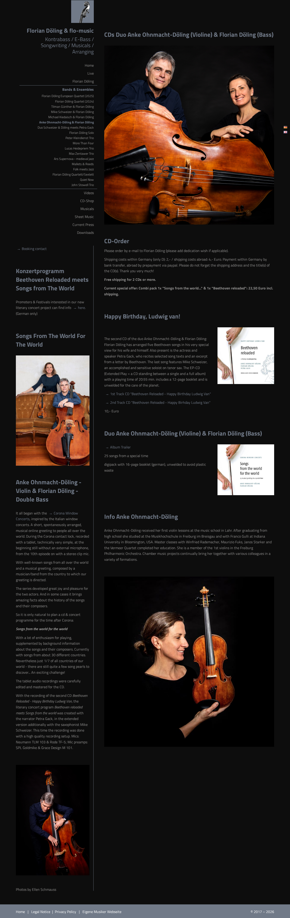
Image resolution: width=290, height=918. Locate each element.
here (81, 307)
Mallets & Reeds (83, 164)
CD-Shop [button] (87, 200)
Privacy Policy (66, 911)
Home (20, 911)
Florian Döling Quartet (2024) (74, 101)
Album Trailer (120, 447)
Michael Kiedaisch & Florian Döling (71, 117)
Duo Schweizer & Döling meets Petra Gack (66, 127)
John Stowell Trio (83, 184)
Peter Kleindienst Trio (79, 137)
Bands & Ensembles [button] (78, 89)
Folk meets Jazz (83, 169)
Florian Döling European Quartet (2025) (68, 95)
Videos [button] (89, 193)
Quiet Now (87, 179)
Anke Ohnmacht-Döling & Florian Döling (66, 122)
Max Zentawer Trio (81, 153)
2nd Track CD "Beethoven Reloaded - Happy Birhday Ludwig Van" (160, 402)
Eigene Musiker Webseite (101, 911)
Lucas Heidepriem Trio (79, 148)
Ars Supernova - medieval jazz (74, 158)
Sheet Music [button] (84, 216)
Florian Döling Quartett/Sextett (73, 174)
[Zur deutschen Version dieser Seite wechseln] (285, 127)
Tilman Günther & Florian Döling (72, 106)
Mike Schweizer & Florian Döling (72, 111)
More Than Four (83, 143)
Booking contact (34, 248)
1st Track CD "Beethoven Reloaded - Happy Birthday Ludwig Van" (160, 394)
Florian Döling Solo (81, 132)
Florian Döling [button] (83, 81)
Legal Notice (41, 911)
